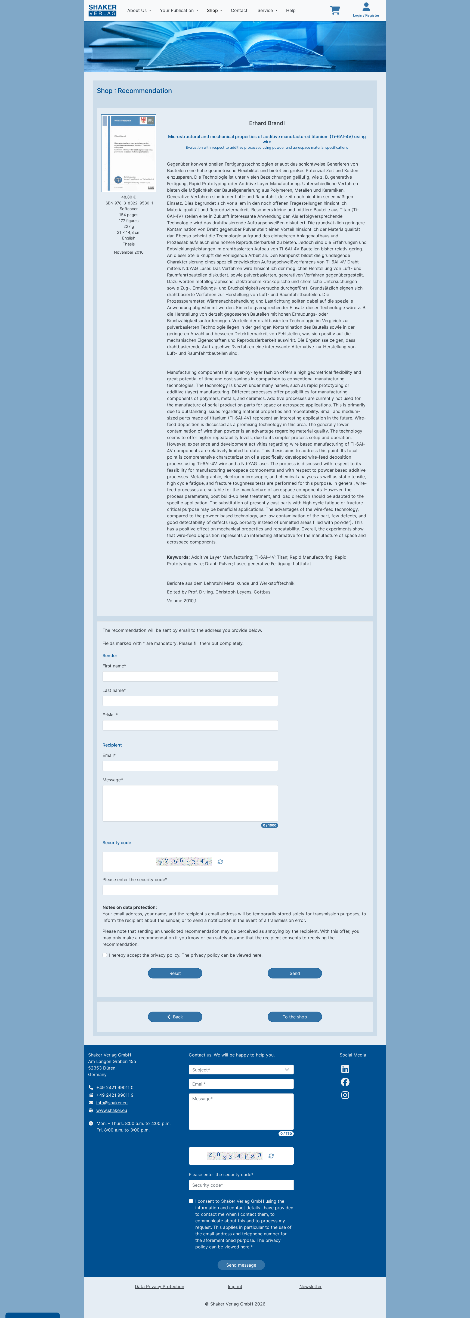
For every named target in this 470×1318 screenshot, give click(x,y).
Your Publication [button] (177, 10)
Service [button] (266, 10)
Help (291, 10)
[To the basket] (335, 10)
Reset (175, 973)
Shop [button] (215, 10)
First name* (114, 666)
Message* (113, 779)
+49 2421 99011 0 (115, 1087)
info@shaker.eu (112, 1102)
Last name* (114, 690)
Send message (241, 1265)
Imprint (235, 1286)
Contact (240, 10)
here (256, 955)
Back (178, 1016)
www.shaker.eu (111, 1110)
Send (295, 973)
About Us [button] (137, 10)
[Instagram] (345, 1095)
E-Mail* (110, 714)
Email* (109, 755)
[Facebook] (345, 1082)
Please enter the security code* (135, 879)
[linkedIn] (345, 1069)
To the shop (295, 1016)
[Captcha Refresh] (220, 861)
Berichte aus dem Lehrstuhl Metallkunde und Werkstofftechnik (231, 583)
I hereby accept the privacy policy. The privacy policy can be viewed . (185, 955)
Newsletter (310, 1286)
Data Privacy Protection (159, 1286)
